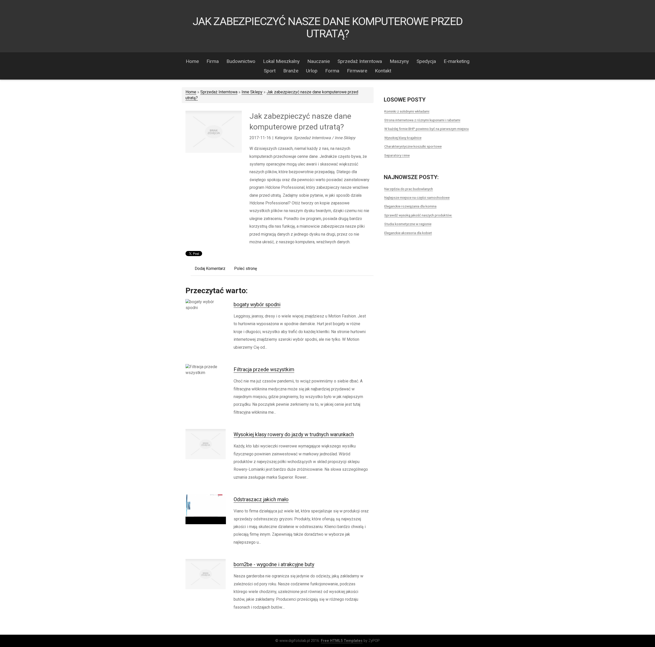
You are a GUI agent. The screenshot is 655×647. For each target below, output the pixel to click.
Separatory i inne (397, 155)
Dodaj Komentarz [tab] (210, 268)
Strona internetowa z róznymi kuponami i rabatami (422, 120)
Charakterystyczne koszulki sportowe (413, 146)
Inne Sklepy (252, 92)
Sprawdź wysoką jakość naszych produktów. (418, 215)
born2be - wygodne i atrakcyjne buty (274, 564)
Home (190, 92)
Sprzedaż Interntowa (218, 92)
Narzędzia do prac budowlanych (408, 189)
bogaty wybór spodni (257, 304)
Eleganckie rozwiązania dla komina (410, 206)
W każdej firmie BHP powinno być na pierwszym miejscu (426, 129)
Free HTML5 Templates (342, 641)
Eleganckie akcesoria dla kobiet (408, 233)
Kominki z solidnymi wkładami (406, 111)
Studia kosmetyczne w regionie (407, 224)
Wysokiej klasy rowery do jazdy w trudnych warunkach (294, 434)
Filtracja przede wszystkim (264, 369)
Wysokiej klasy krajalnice (402, 138)
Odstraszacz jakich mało (261, 499)
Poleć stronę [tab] (245, 268)
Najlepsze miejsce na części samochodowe (417, 197)
